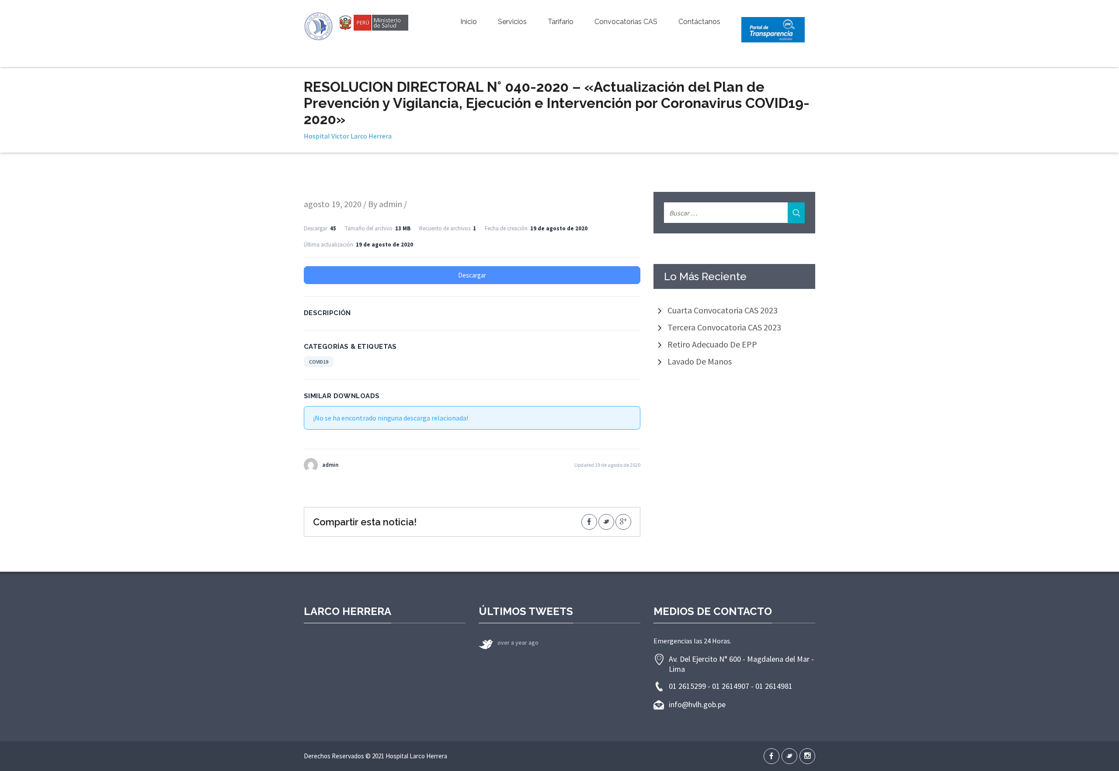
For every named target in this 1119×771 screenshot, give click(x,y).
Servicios (512, 21)
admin (390, 203)
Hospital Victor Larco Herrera (348, 136)
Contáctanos (699, 21)
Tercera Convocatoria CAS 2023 (724, 327)
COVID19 (318, 361)
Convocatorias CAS (625, 21)
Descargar (472, 275)
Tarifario (560, 21)
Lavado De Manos (699, 361)
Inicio (468, 21)
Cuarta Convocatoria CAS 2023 (722, 310)
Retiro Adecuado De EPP (712, 344)
